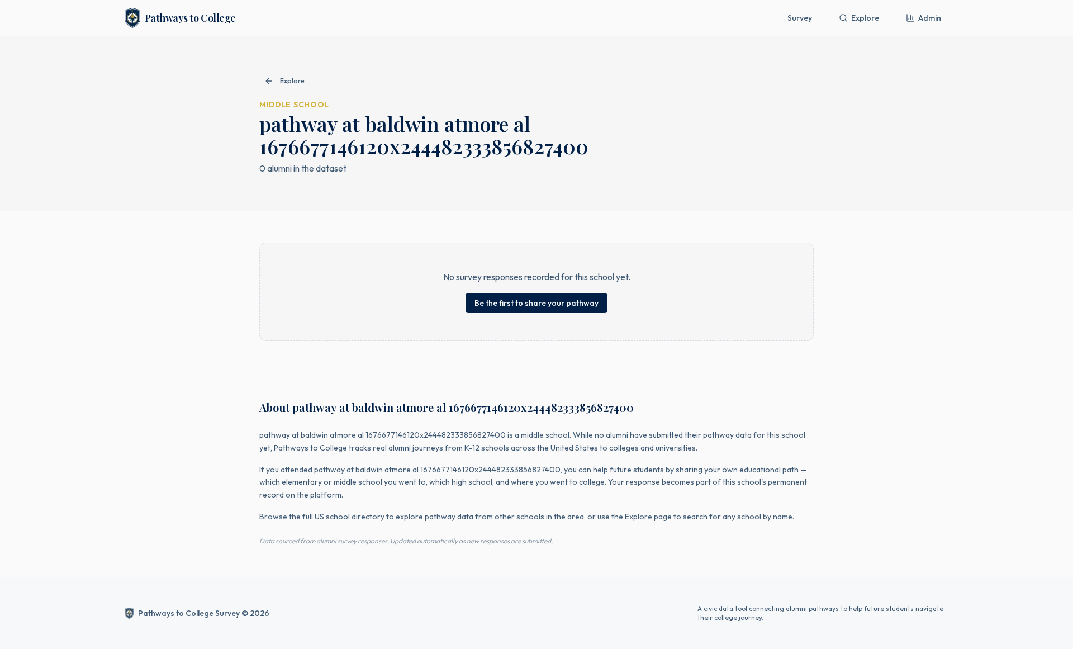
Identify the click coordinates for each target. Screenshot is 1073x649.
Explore (865, 18)
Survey (799, 18)
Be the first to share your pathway (536, 303)
